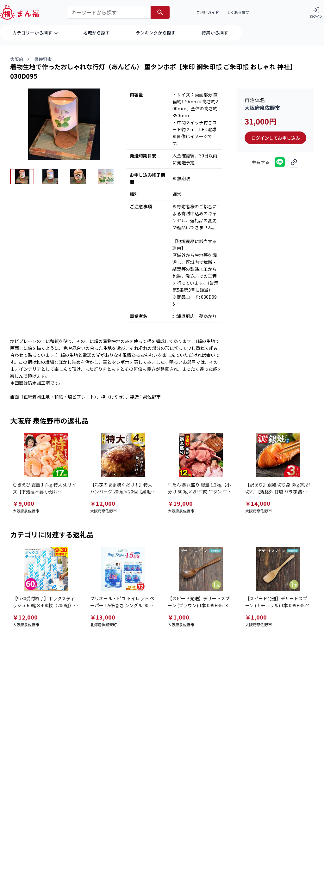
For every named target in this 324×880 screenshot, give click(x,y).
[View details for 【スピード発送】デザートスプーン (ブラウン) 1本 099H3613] (200, 569)
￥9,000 (23, 503)
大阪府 (16, 59)
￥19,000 (180, 503)
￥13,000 (102, 617)
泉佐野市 (43, 59)
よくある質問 (238, 12)
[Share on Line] (280, 162)
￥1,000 (178, 617)
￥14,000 (257, 503)
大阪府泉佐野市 (262, 107)
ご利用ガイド (207, 12)
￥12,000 (102, 503)
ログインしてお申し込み (275, 138)
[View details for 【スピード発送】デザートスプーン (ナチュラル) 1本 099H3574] (278, 569)
